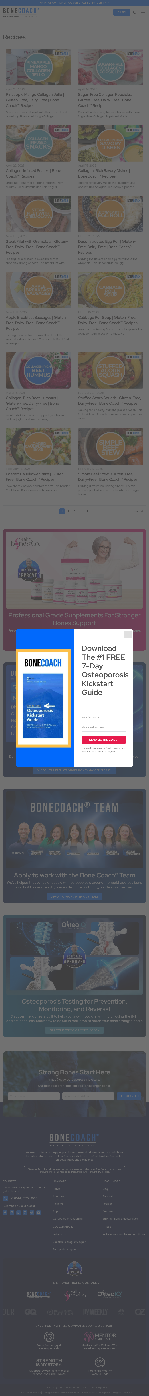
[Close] (128, 634)
